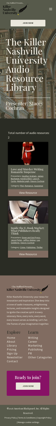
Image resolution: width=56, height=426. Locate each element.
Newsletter (15, 357)
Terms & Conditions (27, 417)
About (11, 341)
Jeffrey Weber (29, 240)
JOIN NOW (28, 385)
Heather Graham (29, 176)
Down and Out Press (31, 237)
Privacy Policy (10, 417)
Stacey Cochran (37, 181)
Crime (22, 247)
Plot (22, 185)
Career (32, 341)
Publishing (31, 247)
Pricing (12, 349)
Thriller (40, 247)
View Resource (28, 193)
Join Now (28, 23)
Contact (12, 361)
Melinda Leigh (23, 181)
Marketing (35, 345)
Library (12, 345)
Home (11, 337)
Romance (29, 185)
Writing (33, 337)
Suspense (38, 185)
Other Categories (40, 357)
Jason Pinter (16, 240)
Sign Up (12, 353)
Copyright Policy (44, 417)
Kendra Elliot (26, 178)
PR (30, 353)
